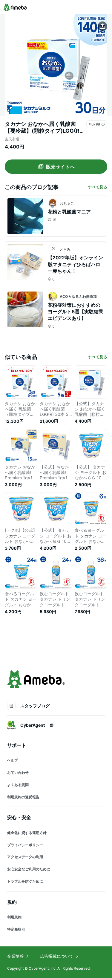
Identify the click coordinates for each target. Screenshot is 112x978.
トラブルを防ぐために (25, 881)
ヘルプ (12, 760)
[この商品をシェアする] (102, 26)
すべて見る (97, 187)
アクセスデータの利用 (25, 857)
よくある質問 (18, 784)
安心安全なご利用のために (28, 869)
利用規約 (14, 917)
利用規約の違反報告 (23, 797)
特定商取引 (16, 929)
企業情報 (15, 956)
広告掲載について (56, 956)
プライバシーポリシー (25, 845)
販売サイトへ (60, 167)
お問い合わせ (18, 772)
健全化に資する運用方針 (27, 832)
